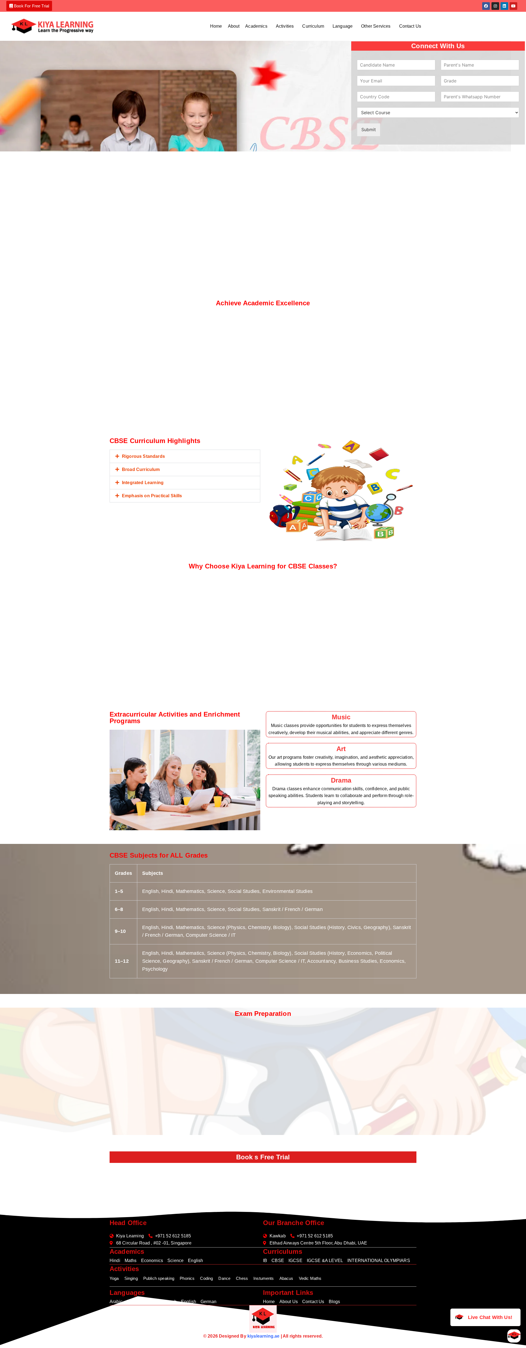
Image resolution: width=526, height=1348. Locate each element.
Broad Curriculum (141, 469)
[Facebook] (486, 6)
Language (343, 26)
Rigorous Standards (143, 456)
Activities (285, 26)
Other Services (375, 26)
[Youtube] (513, 6)
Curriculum (313, 26)
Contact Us (410, 26)
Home (216, 26)
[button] (257, 26)
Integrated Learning (143, 482)
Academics (256, 26)
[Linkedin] (504, 6)
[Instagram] (495, 6)
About (234, 26)
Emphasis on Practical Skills (152, 495)
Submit (368, 129)
